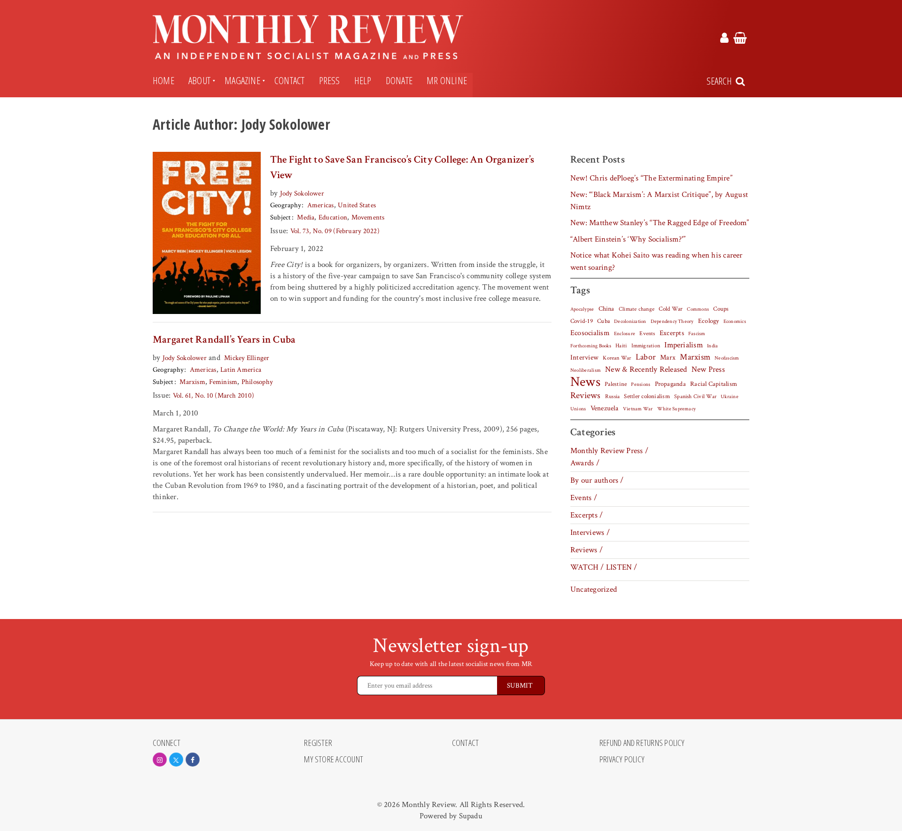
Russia (612, 396)
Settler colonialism (646, 396)
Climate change (636, 309)
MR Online (447, 80)
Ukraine (730, 396)
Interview (584, 357)
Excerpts (672, 333)
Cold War (671, 309)
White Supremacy (676, 409)
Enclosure (624, 333)
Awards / (584, 463)
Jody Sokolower (302, 193)
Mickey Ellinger (246, 357)
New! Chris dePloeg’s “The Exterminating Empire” (651, 178)
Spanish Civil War (695, 396)
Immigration (646, 345)
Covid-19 (581, 321)
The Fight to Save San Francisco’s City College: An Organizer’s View (402, 167)
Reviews (585, 395)
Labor (646, 357)
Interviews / (590, 532)
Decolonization (630, 321)
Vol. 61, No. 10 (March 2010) (213, 395)
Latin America (240, 369)
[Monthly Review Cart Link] (740, 39)
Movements (368, 217)
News (585, 381)
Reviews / (586, 550)
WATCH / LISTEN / (604, 567)
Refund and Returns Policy (642, 743)
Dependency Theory (672, 321)
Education (333, 217)
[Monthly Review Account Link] (724, 39)
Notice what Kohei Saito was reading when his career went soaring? (656, 261)
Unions (578, 409)
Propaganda (670, 384)
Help (363, 80)
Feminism (223, 381)
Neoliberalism (585, 370)
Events (647, 333)
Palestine (616, 384)
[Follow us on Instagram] (160, 760)
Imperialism (683, 345)
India (712, 346)
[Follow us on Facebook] (193, 760)
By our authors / (597, 480)
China (606, 309)
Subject (280, 217)
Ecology (708, 321)
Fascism (697, 333)
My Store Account (333, 759)
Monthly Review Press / (609, 451)
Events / (583, 498)
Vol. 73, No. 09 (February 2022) (335, 231)
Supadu (470, 816)
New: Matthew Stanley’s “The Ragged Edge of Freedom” (659, 223)
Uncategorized (593, 589)
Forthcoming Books (590, 345)
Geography (285, 205)
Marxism (192, 381)
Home (163, 80)
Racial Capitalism (713, 384)
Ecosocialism (590, 332)
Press (329, 80)
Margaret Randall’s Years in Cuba (224, 339)
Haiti (621, 345)
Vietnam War (638, 408)
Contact (289, 80)
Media (305, 217)
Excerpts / (586, 515)
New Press (708, 369)
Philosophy (257, 381)
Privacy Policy (622, 759)
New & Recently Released (646, 369)
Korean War (617, 357)
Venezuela (605, 408)
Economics (734, 321)
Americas (320, 205)
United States (357, 205)
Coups (721, 309)
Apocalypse (582, 309)
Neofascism (727, 358)
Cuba (603, 321)
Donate (399, 80)
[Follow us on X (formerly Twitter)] (176, 760)
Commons (698, 309)
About (199, 80)
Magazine (242, 80)
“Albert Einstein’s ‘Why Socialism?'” (627, 239)
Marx (668, 357)
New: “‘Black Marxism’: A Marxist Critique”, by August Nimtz (659, 200)
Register (318, 743)
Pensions (640, 384)
